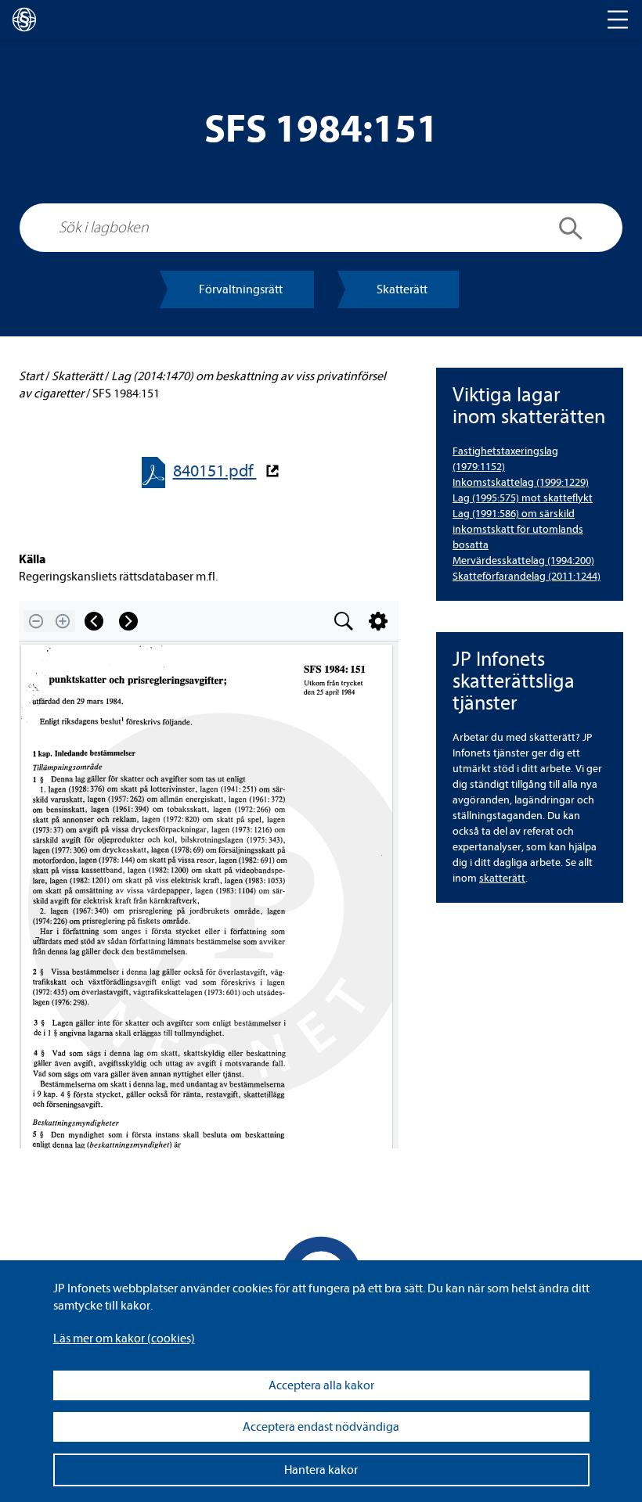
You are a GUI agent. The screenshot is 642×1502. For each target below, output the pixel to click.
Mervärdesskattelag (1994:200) (523, 560)
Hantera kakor (321, 1470)
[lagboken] (24, 19)
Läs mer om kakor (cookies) (124, 1338)
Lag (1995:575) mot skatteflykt (523, 498)
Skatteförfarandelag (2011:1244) (527, 576)
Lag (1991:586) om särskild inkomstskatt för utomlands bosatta (518, 529)
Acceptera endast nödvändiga (321, 1427)
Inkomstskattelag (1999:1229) (521, 482)
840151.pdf (215, 471)
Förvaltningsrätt (241, 289)
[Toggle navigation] (617, 19)
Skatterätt (402, 289)
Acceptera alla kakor (321, 1385)
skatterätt (502, 878)
